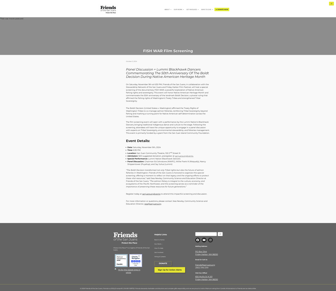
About (167, 9)
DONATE (163, 263)
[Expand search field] (331, 4)
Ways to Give (206, 9)
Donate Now (222, 9)
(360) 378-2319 (201, 268)
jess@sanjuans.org (152, 204)
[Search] (220, 234)
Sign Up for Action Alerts (170, 270)
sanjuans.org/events (151, 194)
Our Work (178, 9)
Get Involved (191, 9)
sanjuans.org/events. (184, 156)
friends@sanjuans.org (205, 265)
